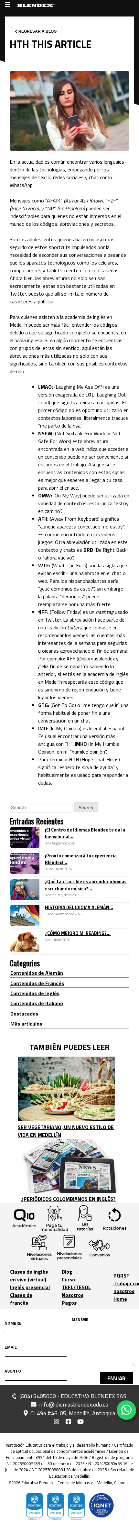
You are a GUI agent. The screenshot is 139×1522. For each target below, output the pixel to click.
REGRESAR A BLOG (37, 31)
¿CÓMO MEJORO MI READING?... (78, 933)
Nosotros (72, 1295)
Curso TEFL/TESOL (76, 1283)
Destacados (24, 1013)
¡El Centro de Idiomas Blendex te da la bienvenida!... (85, 833)
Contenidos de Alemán (36, 973)
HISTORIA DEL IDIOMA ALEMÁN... (79, 907)
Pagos (69, 1303)
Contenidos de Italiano (36, 1003)
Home (120, 1299)
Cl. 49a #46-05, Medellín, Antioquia (72, 1413)
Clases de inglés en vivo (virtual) (29, 1275)
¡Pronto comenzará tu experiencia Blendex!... (81, 859)
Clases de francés (21, 1299)
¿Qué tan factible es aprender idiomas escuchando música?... (85, 885)
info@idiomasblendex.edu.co (73, 1404)
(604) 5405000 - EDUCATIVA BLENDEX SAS (72, 1396)
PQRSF (121, 1275)
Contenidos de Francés (37, 983)
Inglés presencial (30, 1287)
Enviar (116, 1378)
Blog (67, 1272)
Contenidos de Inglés (34, 993)
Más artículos (26, 1023)
